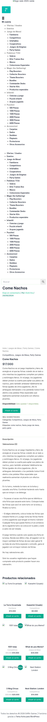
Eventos (10, 28)
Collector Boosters (18, 74)
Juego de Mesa (14, 32)
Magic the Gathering (16, 68)
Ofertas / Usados (14, 25)
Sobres (13, 56)
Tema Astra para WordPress (27, 716)
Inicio (5, 348)
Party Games (15, 50)
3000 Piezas (15, 120)
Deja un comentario (11, 293)
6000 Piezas (15, 123)
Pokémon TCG (13, 53)
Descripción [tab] (8, 439)
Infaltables (14, 41)
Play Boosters (15, 71)
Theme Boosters (17, 77)
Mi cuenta (6, 22)
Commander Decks (17, 83)
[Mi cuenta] (3, 18)
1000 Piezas (15, 111)
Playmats (13, 138)
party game (7, 428)
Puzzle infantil (16, 99)
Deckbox (13, 135)
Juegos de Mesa (14, 348)
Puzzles (10, 105)
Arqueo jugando (16, 102)
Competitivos (15, 38)
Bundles (13, 80)
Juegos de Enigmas (18, 47)
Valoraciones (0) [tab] (10, 444)
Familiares (14, 35)
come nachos (16, 425)
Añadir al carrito (11, 411)
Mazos (12, 62)
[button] (23, 150)
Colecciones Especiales (20, 65)
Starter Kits (15, 86)
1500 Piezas (15, 114)
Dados (12, 132)
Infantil (10, 93)
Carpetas (13, 129)
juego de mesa (33, 425)
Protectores (15, 141)
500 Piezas (14, 108)
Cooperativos (15, 44)
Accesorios (12, 126)
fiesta (24, 425)
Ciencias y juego (17, 96)
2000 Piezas (15, 117)
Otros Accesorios (17, 144)
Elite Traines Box (17, 59)
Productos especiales (19, 89)
